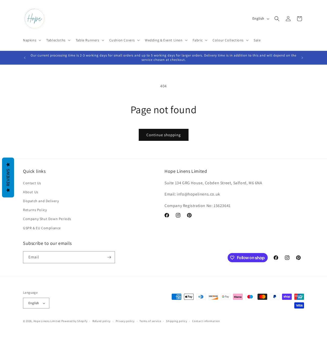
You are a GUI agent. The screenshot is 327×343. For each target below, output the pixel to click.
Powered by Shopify (74, 321)
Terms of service (150, 321)
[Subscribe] (109, 257)
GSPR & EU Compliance (42, 228)
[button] (31, 40)
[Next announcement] (302, 58)
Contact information (206, 321)
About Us (30, 192)
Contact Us (32, 183)
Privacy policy (125, 321)
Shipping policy (176, 321)
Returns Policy (35, 210)
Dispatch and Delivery (41, 201)
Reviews (8, 177)
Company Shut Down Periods (47, 218)
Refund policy (101, 321)
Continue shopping (163, 134)
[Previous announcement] (24, 58)
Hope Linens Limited (47, 321)
